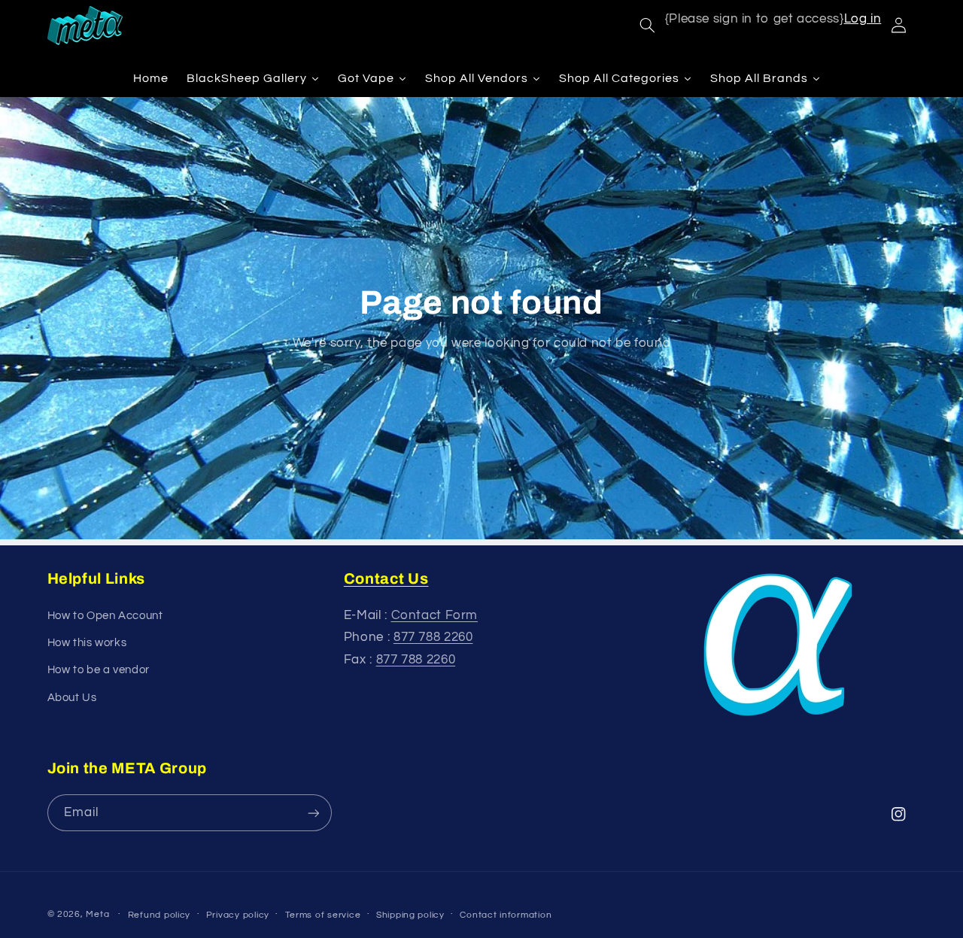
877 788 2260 (433, 637)
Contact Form (434, 615)
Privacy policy (237, 915)
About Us (72, 697)
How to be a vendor (98, 669)
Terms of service (323, 915)
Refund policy (159, 915)
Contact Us (386, 578)
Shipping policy (410, 915)
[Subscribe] (313, 812)
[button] (647, 25)
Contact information (505, 915)
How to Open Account (105, 615)
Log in (863, 19)
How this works (87, 642)
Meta (97, 914)
